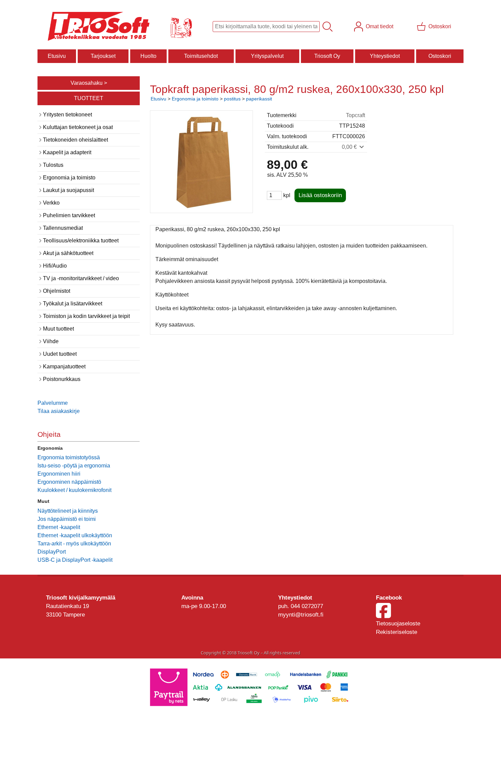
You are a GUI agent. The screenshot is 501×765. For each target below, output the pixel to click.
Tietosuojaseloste (398, 623)
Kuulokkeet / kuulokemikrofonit (74, 490)
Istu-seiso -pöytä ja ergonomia (73, 465)
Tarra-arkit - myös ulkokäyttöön (74, 543)
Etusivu (57, 56)
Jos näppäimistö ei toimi (66, 519)
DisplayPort (51, 552)
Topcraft (355, 115)
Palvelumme (52, 403)
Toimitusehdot (201, 56)
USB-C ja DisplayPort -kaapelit (74, 560)
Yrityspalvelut (267, 56)
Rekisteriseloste (396, 632)
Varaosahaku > (89, 83)
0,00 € (350, 147)
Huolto (148, 56)
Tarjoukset (103, 56)
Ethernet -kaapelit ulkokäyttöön (74, 535)
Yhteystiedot (385, 56)
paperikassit (259, 98)
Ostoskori (439, 56)
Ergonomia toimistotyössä (68, 457)
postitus (232, 98)
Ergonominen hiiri (58, 474)
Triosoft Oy (327, 56)
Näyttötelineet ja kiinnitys (67, 511)
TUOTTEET (88, 98)
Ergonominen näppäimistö (69, 482)
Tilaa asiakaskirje (58, 411)
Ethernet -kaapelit (58, 527)
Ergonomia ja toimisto (195, 98)
